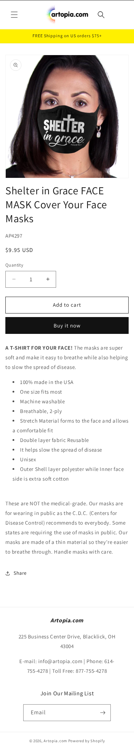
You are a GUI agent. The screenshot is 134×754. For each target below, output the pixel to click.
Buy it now (67, 325)
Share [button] (20, 573)
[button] (14, 15)
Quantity (14, 265)
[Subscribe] (102, 712)
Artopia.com (55, 740)
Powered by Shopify (86, 740)
